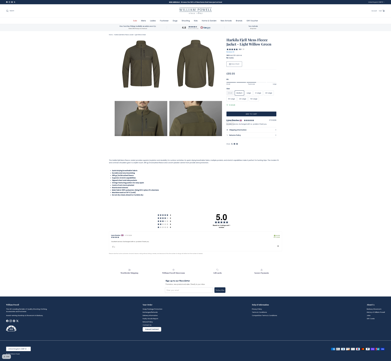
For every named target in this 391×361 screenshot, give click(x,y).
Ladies (153, 20)
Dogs (175, 20)
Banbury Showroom (374, 309)
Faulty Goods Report (150, 319)
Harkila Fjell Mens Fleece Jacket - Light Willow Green (130, 35)
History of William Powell (376, 312)
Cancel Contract (152, 329)
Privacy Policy (257, 309)
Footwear (164, 20)
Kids (196, 20)
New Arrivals (226, 20)
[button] (195, 27)
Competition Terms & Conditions (264, 315)
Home (111, 35)
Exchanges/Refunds (150, 312)
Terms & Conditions (259, 312)
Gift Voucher (252, 20)
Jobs (368, 315)
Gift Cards (371, 319)
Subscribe (219, 290)
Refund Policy (148, 322)
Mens (143, 20)
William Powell (15, 354)
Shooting (186, 20)
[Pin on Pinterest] (237, 144)
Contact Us (147, 325)
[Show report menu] (278, 246)
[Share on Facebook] (234, 144)
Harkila (231, 58)
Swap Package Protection (152, 309)
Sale (135, 20)
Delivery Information (150, 315)
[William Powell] (195, 10)
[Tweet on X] (232, 144)
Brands (239, 20)
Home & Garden (209, 20)
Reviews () (230, 52)
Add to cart (251, 114)
